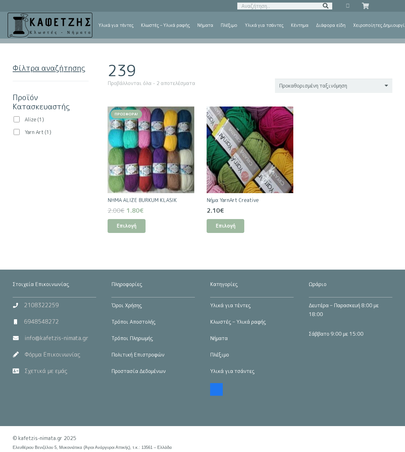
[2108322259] (18, 305)
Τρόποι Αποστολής (133, 321)
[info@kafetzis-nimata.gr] (19, 338)
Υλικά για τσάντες (232, 371)
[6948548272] (18, 321)
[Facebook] (216, 389)
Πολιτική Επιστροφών (138, 354)
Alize (34, 119)
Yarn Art (38, 132)
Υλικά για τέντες (230, 305)
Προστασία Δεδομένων (138, 371)
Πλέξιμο (219, 354)
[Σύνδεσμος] (50, 25)
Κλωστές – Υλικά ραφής (238, 321)
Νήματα (219, 338)
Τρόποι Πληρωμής (132, 338)
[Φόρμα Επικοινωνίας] (19, 354)
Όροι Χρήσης (126, 305)
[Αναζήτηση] (325, 6)
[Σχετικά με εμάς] (19, 371)
